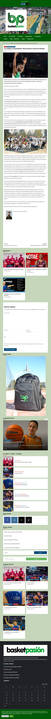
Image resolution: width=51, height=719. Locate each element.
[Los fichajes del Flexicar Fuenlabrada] (8, 506)
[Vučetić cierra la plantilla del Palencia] (8, 495)
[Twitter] (27, 4)
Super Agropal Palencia (22, 494)
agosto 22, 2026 (7, 270)
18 (13, 697)
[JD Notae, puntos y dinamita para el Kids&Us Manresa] (37, 260)
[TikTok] (29, 4)
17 (6, 697)
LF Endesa (20, 36)
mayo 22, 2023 (7, 50)
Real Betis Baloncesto (11, 46)
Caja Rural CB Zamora (18, 483)
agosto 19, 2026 (7, 297)
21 (31, 697)
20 (25, 697)
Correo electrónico (29, 330)
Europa (5, 39)
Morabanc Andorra (10, 290)
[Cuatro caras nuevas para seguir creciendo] (14, 260)
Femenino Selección (17, 471)
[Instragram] (24, 4)
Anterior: (10, 244)
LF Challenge (37, 36)
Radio (11, 39)
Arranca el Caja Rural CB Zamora (20, 484)
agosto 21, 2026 (7, 609)
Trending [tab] (18, 454)
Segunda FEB (28, 36)
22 (38, 697)
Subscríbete (36, 559)
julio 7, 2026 (6, 443)
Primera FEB (12, 36)
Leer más (5, 448)
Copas (23, 39)
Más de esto (30, 39)
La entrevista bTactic (8, 440)
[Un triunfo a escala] (8, 472)
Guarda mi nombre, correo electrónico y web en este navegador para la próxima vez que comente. (23, 344)
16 (44, 694)
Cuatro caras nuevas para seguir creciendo (13, 269)
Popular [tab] (12, 454)
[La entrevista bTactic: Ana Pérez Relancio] (25, 435)
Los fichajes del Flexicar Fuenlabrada (21, 507)
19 (19, 697)
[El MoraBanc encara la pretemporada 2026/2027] (14, 285)
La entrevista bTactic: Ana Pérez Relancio (14, 442)
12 (19, 694)
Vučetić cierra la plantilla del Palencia (21, 496)
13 (25, 694)
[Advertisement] (25, 231)
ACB (5, 36)
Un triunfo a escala (18, 473)
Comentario (7, 312)
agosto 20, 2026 (30, 272)
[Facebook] (22, 4)
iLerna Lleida (9, 265)
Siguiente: (38, 244)
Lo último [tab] (6, 454)
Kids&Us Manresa (33, 265)
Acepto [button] (11, 716)
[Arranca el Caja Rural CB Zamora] (8, 483)
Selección (16, 39)
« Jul (4, 705)
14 (31, 694)
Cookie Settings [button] (5, 716)
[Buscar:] (19, 552)
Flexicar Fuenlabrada (17, 505)
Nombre (6, 330)
